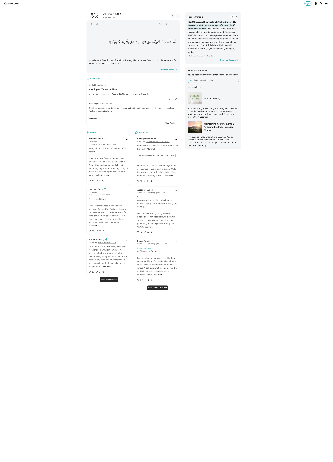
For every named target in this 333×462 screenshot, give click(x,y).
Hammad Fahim (96, 138)
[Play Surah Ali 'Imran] (91, 24)
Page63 (106, 17)
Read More (93, 118)
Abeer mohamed (145, 190)
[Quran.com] (12, 3)
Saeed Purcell (143, 241)
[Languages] (315, 3)
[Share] (166, 24)
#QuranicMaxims (145, 248)
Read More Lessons (109, 279)
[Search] (321, 3)
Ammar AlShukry (97, 239)
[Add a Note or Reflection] (171, 24)
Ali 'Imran (108, 13)
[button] (174, 42)
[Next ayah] (178, 16)
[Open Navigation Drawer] (326, 3)
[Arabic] (232, 17)
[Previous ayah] (173, 16)
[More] (176, 24)
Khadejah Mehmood (146, 138)
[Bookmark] (96, 24)
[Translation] (236, 17)
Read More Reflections (157, 288)
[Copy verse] (160, 24)
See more (105, 175)
